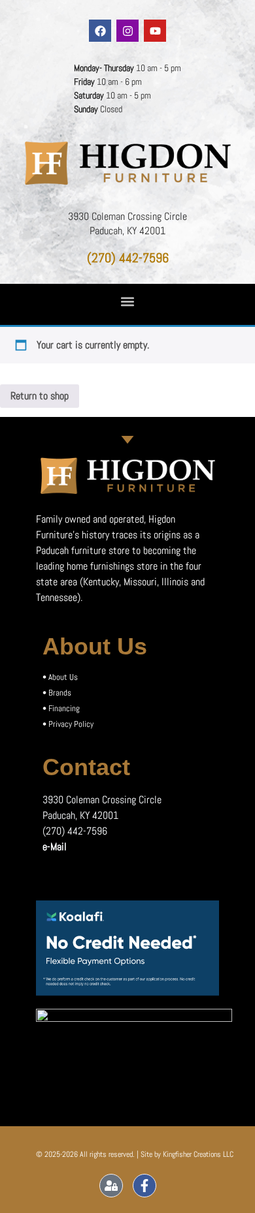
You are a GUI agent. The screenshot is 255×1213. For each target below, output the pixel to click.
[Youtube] (155, 31)
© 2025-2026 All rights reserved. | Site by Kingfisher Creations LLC (134, 1154)
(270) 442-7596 (128, 257)
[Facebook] (100, 31)
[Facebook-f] (144, 1185)
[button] (128, 301)
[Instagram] (127, 31)
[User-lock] (111, 1185)
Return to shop (39, 396)
